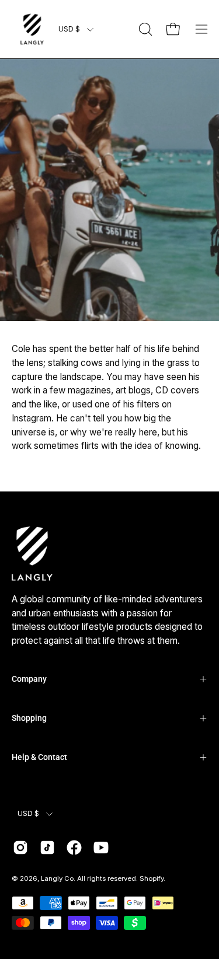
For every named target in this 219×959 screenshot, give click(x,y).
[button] (144, 29)
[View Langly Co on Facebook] (74, 847)
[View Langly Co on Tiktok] (47, 847)
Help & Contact (39, 757)
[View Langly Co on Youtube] (101, 847)
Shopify (152, 878)
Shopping (29, 718)
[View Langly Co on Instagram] (20, 847)
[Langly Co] (32, 29)
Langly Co (57, 878)
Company (29, 678)
